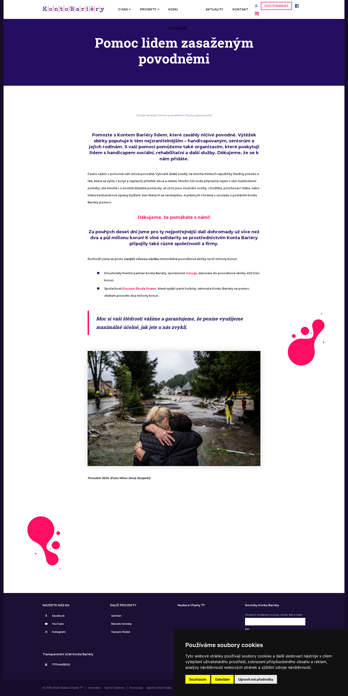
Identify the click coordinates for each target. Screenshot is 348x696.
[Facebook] (296, 5)
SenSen (116, 615)
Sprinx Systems (115, 687)
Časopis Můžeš (120, 631)
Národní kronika (121, 623)
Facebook (58, 615)
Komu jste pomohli (199, 115)
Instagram (59, 631)
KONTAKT (240, 9)
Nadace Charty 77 (191, 605)
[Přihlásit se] (257, 5)
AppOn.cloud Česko (159, 687)
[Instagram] (256, 13)
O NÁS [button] (123, 9)
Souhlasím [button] (197, 679)
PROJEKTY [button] (148, 9)
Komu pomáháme (171, 115)
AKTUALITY (214, 9)
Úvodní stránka (146, 115)
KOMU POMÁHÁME (177, 13)
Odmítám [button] (222, 679)
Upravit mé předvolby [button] (255, 679)
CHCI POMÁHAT (276, 6)
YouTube (58, 623)
